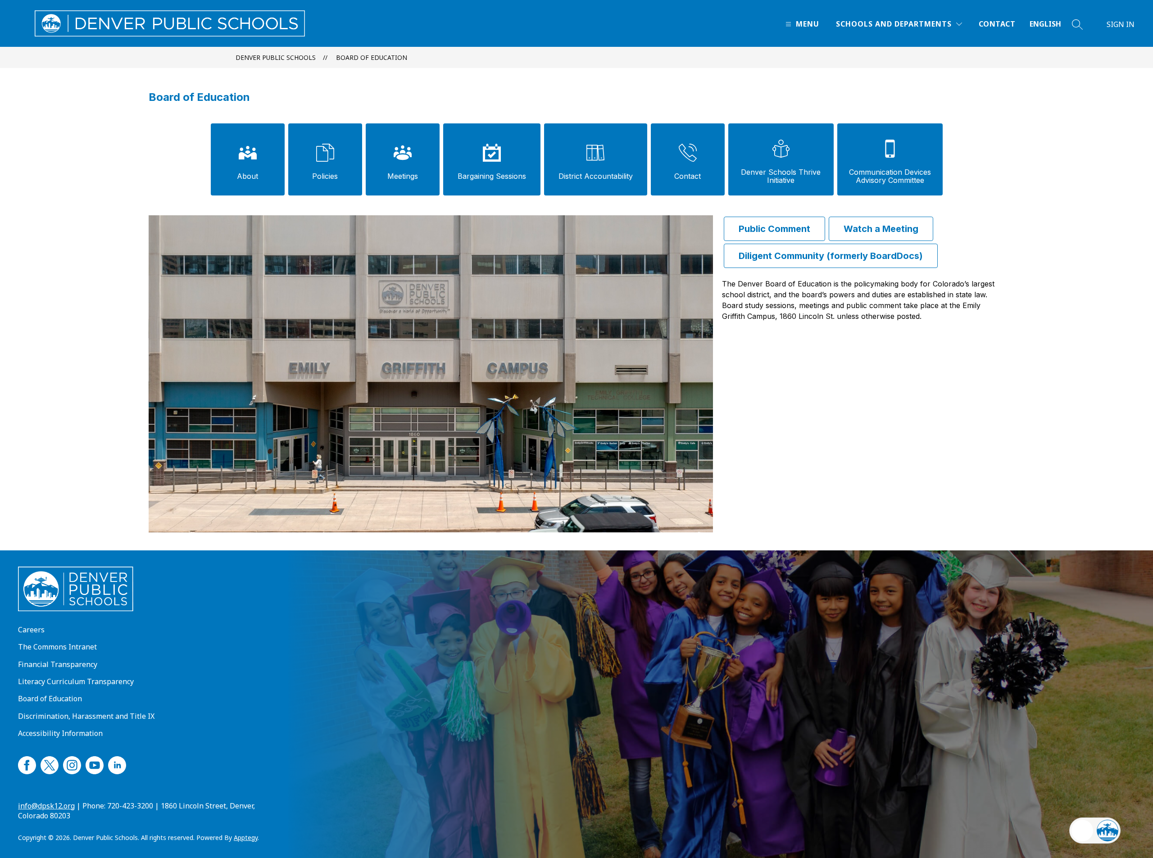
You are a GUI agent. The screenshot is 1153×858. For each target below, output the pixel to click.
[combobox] (1051, 24)
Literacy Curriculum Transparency (76, 681)
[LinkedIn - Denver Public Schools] (117, 764)
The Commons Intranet (57, 647)
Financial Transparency (57, 664)
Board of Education (371, 57)
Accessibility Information (60, 733)
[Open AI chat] (1107, 830)
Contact (997, 24)
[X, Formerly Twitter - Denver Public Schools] (50, 764)
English (1045, 24)
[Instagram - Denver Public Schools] (72, 764)
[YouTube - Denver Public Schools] (95, 764)
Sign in (1121, 24)
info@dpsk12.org (46, 806)
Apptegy (246, 837)
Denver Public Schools (276, 57)
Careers (31, 630)
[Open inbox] (1082, 830)
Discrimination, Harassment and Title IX (86, 716)
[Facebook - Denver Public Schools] (27, 764)
